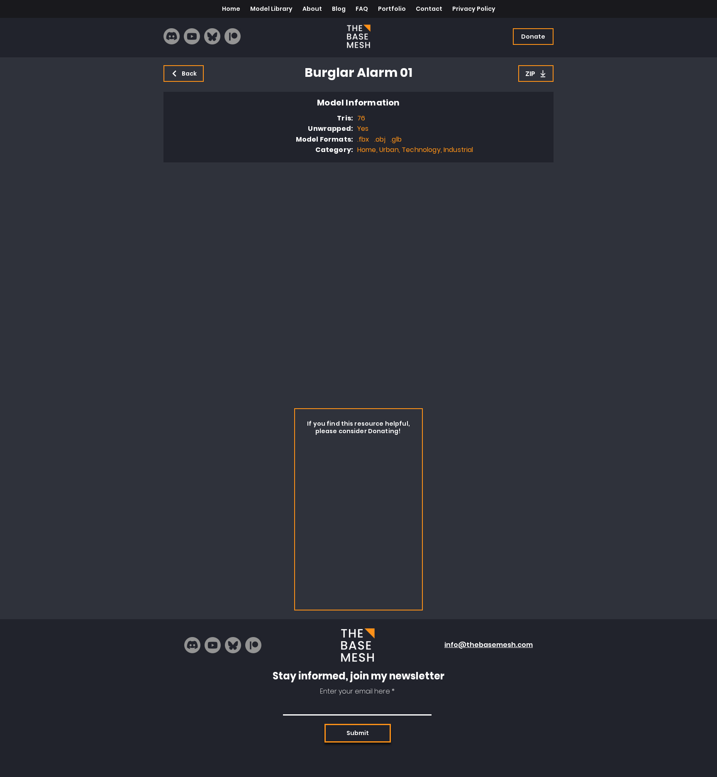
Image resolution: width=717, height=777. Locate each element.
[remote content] (358, 283)
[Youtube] (192, 36)
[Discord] (171, 36)
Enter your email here (355, 691)
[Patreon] (232, 36)
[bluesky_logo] (212, 36)
